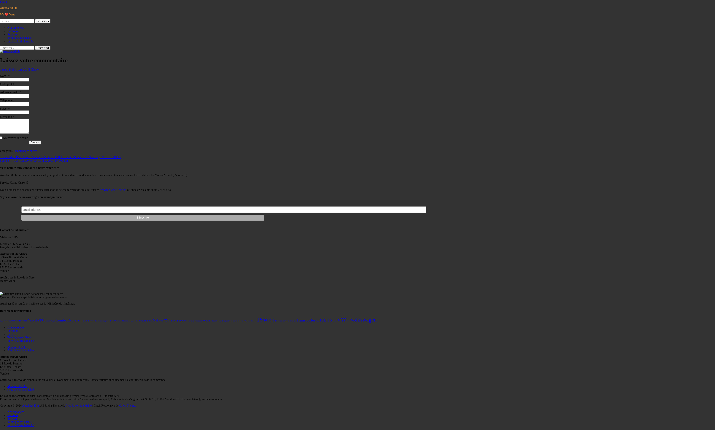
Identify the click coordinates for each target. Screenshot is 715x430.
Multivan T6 (175, 320)
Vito (334, 321)
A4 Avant (10, 320)
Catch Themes (127, 405)
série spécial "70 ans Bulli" (244, 321)
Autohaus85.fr (8, 7)
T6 (265, 320)
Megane (132, 321)
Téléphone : (7, 100)
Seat (214, 321)
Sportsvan (228, 321)
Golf (87, 320)
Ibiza (100, 321)
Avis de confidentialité (20, 350)
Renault (206, 320)
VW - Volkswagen (357, 320)
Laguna (106, 321)
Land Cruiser (115, 321)
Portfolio (12, 31)
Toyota (286, 321)
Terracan (278, 321)
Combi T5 (63, 320)
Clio (53, 321)
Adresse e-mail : (10, 92)
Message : (7, 116)
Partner (191, 321)
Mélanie (34, 69)
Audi (24, 320)
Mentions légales (17, 347)
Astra (18, 320)
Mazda (125, 321)
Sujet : (5, 108)
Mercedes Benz (144, 320)
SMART (219, 321)
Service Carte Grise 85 (20, 41)
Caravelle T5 (35, 320)
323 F (2, 321)
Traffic (293, 321)
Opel (184, 320)
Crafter (76, 320)
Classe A (47, 321)
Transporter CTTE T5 (314, 320)
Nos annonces (15, 27)
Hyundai (93, 321)
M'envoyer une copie (15, 137)
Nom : (5, 75)
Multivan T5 (160, 320)
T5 (260, 320)
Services (12, 34)
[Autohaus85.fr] (10, 51)
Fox (82, 321)
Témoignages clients (19, 37)
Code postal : (7, 84)
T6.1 (271, 320)
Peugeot (198, 321)
